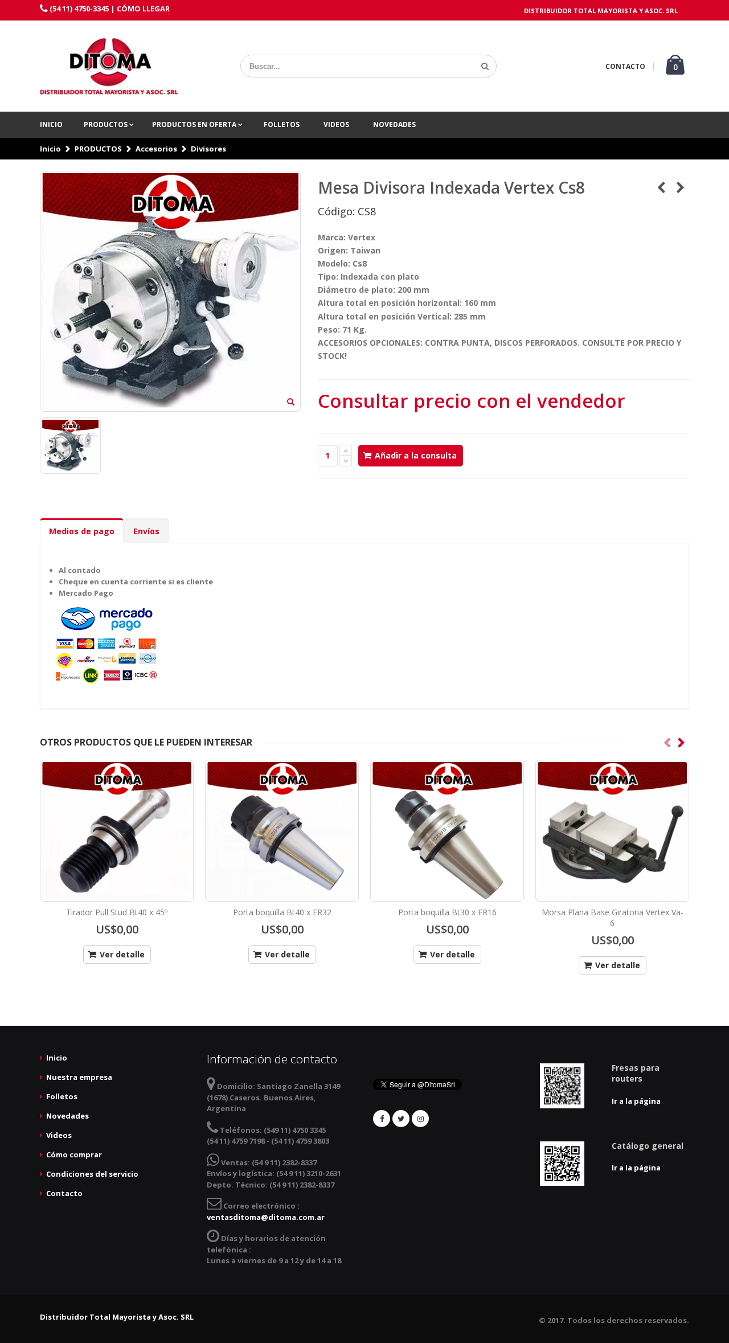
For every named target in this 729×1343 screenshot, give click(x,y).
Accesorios (156, 149)
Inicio (51, 124)
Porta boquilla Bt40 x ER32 (282, 912)
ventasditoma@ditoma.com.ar (266, 1217)
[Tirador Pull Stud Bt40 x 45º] (116, 831)
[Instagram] (420, 1118)
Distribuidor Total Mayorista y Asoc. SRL (117, 1317)
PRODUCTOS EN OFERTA (195, 124)
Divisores (208, 149)
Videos (336, 124)
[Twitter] (400, 1118)
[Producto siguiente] (680, 187)
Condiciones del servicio (92, 1174)
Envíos (146, 531)
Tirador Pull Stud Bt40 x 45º (116, 912)
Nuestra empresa (79, 1077)
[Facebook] (381, 1118)
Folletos (282, 124)
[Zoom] (290, 402)
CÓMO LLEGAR (143, 8)
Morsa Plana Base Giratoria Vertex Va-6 (612, 917)
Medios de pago (81, 531)
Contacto (64, 1193)
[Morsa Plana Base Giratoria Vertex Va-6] (612, 831)
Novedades (394, 124)
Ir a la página (636, 1101)
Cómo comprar (74, 1154)
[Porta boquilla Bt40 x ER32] (282, 831)
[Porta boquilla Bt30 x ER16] (447, 831)
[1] (484, 66)
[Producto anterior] (661, 187)
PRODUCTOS (106, 124)
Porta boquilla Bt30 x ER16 (447, 912)
